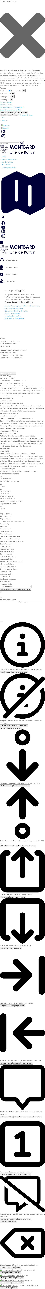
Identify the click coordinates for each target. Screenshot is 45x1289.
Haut (12, 897)
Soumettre (9, 1273)
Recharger (4, 1278)
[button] (22, 36)
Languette (4, 1006)
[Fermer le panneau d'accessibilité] (10, 376)
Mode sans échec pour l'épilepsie (12, 381)
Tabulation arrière (6, 1063)
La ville (3, 157)
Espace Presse (9, 365)
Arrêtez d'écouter (17, 1283)
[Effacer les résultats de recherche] (1, 476)
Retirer (18, 1268)
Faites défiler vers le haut (8, 846)
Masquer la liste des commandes (11, 728)
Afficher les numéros (20, 1117)
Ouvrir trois (26, 1174)
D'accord (17, 1273)
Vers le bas (16, 786)
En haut (20, 846)
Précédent (16, 1063)
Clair (13, 1268)
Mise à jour (19, 1278)
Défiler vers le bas (6, 786)
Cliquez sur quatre (6, 1174)
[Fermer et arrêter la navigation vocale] (2, 621)
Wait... (21, 602)
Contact (4, 120)
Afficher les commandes (19, 672)
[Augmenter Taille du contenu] (1, 484)
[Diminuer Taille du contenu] (1, 489)
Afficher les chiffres (7, 1117)
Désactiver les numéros (23, 1219)
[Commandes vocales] (1, 621)
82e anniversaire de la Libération (16, 311)
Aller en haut (5, 897)
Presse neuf (17, 1174)
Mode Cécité (4, 448)
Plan (2, 118)
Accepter (3, 112)
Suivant (11, 1006)
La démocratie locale (8, 168)
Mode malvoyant (6, 398)
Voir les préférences (21, 112)
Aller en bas (4, 948)
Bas (11, 948)
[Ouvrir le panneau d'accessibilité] (1, 592)
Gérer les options (6, 102)
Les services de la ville (9, 159)
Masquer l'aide (5, 726)
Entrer (3, 1273)
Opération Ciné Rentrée (12, 316)
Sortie (2, 1288)
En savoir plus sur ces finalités (10, 110)
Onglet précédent (26, 1063)
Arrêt (2, 1283)
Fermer (14, 1288)
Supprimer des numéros (8, 1221)
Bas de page (25, 786)
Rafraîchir (12, 1278)
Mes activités (6, 165)
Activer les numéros (35, 1117)
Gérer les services (6, 105)
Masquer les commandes (19, 726)
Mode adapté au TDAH (8, 431)
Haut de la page (20, 897)
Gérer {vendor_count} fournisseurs (12, 107)
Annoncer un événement (29, 365)
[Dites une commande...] (1, 597)
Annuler (8, 1283)
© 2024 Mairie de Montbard (15, 360)
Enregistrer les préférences (9, 115)
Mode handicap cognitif (8, 413)
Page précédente (29, 846)
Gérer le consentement (8, 373)
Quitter (8, 1288)
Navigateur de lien (6, 584)
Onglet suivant (19, 1006)
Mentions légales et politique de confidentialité (22, 371)
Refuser (10, 112)
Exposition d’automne (12, 313)
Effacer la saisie (5, 1268)
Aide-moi (8, 672)
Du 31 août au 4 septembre (14, 318)
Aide (2, 672)
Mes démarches (7, 162)
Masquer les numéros (7, 1219)
